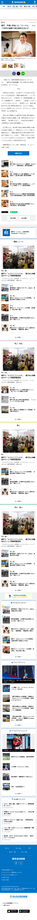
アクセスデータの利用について (10, 875)
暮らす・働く (27, 6)
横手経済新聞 (17, 2)
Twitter (21, 863)
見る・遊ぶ (15, 6)
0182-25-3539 (28, 82)
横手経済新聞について (8, 870)
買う (21, 6)
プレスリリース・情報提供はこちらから (12, 872)
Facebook (16, 863)
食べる (9, 6)
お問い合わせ (6, 877)
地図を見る (18, 153)
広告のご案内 (6, 879)
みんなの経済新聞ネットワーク (18, 897)
